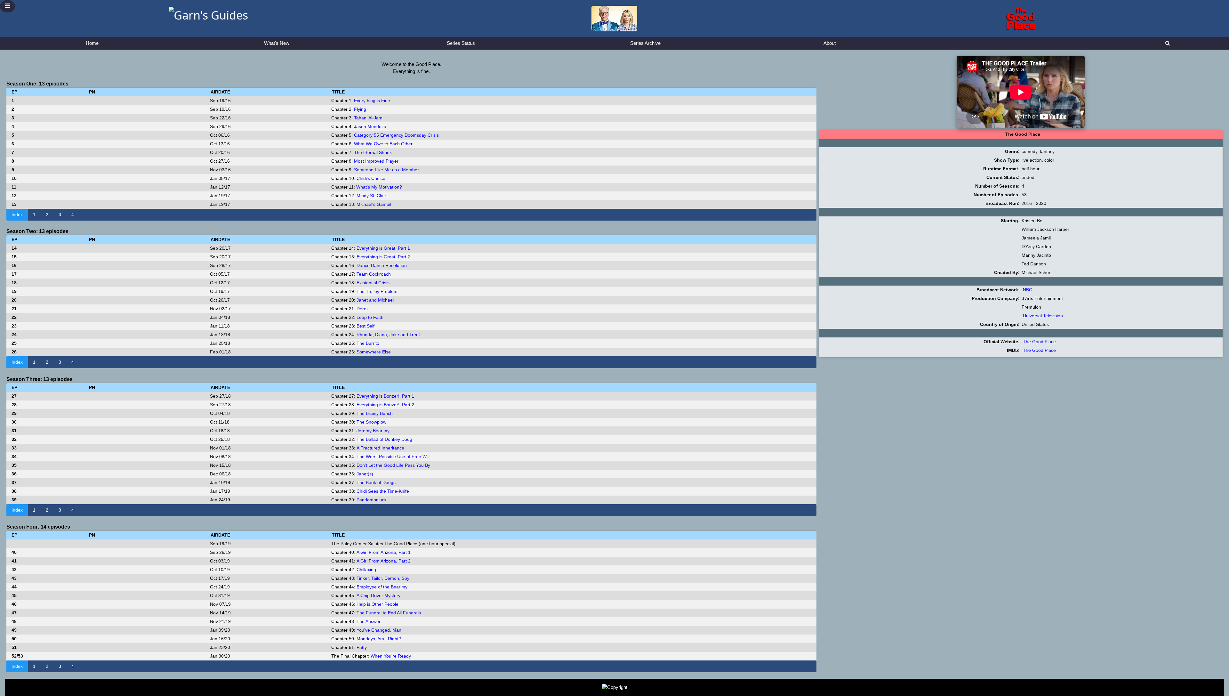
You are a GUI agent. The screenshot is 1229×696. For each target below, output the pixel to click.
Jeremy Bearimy (373, 430)
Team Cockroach (374, 274)
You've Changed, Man (379, 630)
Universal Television (1043, 315)
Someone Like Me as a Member (386, 169)
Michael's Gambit (374, 204)
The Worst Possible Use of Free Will (393, 456)
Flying (360, 109)
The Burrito (368, 343)
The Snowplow (371, 422)
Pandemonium (371, 499)
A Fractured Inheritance (380, 447)
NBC (1027, 289)
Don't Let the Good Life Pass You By (393, 465)
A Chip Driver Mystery (378, 595)
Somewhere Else (374, 351)
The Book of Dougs (376, 482)
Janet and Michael (375, 300)
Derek (363, 308)
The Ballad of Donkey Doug (384, 439)
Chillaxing (366, 569)
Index (17, 214)
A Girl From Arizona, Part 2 (384, 560)
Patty (362, 647)
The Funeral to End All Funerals (389, 612)
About (829, 43)
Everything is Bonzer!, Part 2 (385, 404)
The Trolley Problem (377, 291)
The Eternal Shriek (373, 152)
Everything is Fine (372, 100)
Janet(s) (365, 473)
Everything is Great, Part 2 (383, 256)
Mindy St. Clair (371, 195)
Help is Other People (377, 604)
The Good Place (1039, 341)
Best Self (365, 325)
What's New (276, 43)
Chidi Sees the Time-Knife (383, 491)
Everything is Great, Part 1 (383, 248)
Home (92, 43)
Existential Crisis (373, 282)
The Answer (369, 621)
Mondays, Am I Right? (379, 638)
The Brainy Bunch (375, 413)
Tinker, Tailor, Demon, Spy (383, 578)
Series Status (461, 43)
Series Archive (645, 43)
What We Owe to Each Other (383, 143)
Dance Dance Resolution (382, 265)
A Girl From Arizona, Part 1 (384, 552)
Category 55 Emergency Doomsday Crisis (396, 135)
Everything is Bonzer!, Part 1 (385, 396)
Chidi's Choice (371, 178)
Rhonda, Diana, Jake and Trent (388, 334)
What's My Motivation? (379, 187)
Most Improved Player (376, 161)
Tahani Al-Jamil (369, 117)
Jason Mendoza (370, 126)
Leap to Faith (370, 317)
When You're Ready (391, 656)
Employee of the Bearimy (382, 586)
